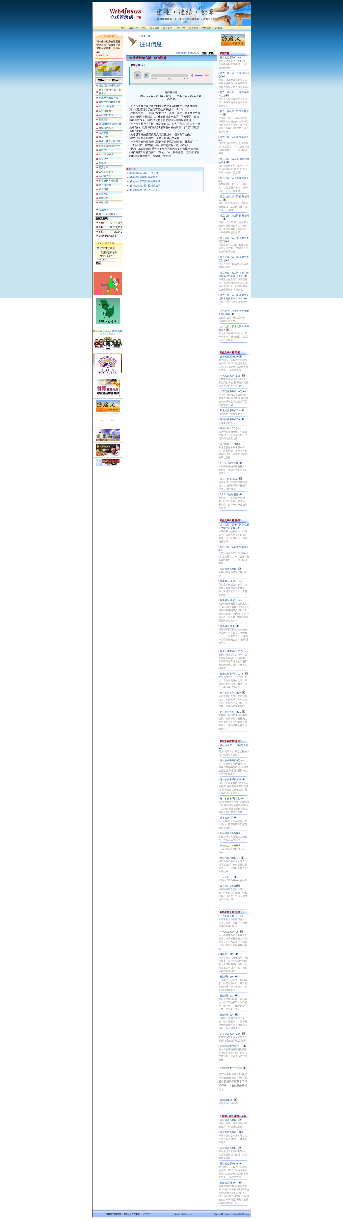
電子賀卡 (167, 27)
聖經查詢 (103, 119)
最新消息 (133, 27)
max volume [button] (207, 75)
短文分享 (103, 158)
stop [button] (146, 75)
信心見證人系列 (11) (231, 711)
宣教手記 (103, 150)
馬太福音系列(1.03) (230, 410)
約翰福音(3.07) (228, 833)
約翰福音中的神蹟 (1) (231, 1046)
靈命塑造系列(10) (229, 356)
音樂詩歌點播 (106, 128)
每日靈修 (154, 27)
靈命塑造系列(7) (229, 1120)
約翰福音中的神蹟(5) (231, 1068)
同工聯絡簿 (105, 185)
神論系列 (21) (227, 995)
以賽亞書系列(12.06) (231, 391)
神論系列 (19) (227, 976)
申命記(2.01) (227, 877)
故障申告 (103, 193)
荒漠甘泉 (103, 167)
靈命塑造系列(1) (229, 57)
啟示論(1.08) (227, 817)
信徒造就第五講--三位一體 (144, 173)
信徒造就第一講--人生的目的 (145, 189)
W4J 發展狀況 (106, 154)
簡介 (144, 27)
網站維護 (103, 202)
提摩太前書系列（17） (232, 651)
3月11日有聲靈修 (229, 494)
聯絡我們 (206, 27)
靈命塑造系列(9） (229, 1132)
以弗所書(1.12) (228, 444)
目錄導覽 (103, 132)
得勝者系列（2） (229, 581)
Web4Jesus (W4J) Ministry (237, 1214)
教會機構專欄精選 (108, 180)
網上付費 (103, 189)
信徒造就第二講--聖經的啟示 (145, 185)
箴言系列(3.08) (228, 886)
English (218, 27)
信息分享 (180, 27)
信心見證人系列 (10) (231, 692)
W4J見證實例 (106, 172)
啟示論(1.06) (227, 1100)
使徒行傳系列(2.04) (230, 858)
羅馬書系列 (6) (228, 626)
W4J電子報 (105, 176)
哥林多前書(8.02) (229, 478)
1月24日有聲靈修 (229, 463)
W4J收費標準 (106, 110)
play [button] (138, 75)
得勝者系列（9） (229, 600)
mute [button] (192, 75)
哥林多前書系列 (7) (230, 760)
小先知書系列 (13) (230, 916)
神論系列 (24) (227, 1014)
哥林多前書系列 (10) (231, 779)
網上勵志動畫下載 (108, 97)
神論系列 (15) (227, 954)
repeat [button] (169, 79)
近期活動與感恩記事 (109, 85)
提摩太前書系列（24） (232, 673)
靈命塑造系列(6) (229, 569)
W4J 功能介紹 (106, 106)
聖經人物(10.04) (229, 428)
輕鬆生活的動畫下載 (109, 102)
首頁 (123, 27)
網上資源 (193, 27)
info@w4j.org (187, 1214)
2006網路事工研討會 (110, 123)
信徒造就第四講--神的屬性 (144, 177)
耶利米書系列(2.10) (230, 419)
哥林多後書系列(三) (230, 798)
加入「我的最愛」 (108, 214)
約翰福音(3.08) (228, 845)
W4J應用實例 (106, 115)
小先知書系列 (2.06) (231, 375)
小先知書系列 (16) (230, 931)
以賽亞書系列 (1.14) (231, 1033)
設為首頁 (104, 209)
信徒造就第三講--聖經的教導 (145, 181)
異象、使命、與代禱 (109, 141)
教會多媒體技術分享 (109, 145)
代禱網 (102, 163)
